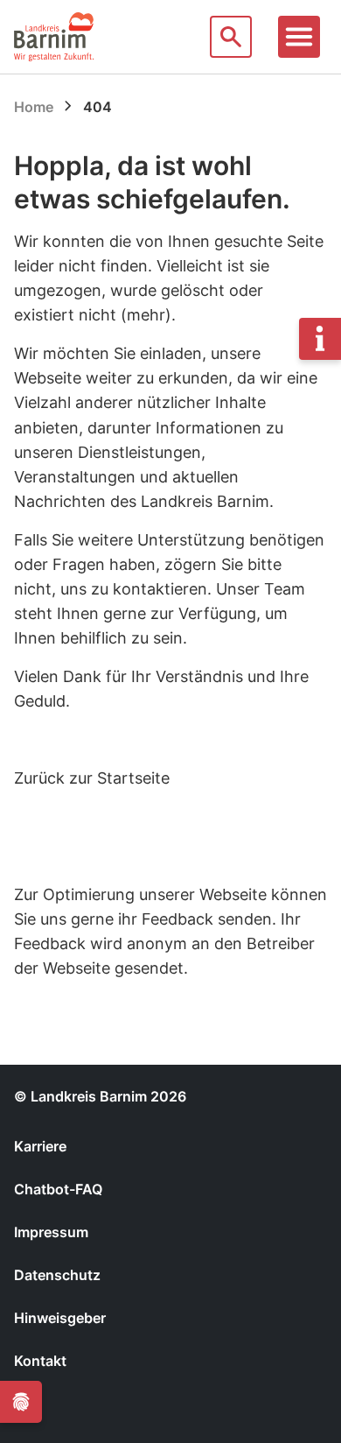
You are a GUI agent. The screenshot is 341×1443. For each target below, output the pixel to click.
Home (33, 107)
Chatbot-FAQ (58, 1189)
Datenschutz (57, 1275)
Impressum (51, 1232)
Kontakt (40, 1360)
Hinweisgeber (60, 1318)
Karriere (40, 1146)
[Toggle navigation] (299, 37)
